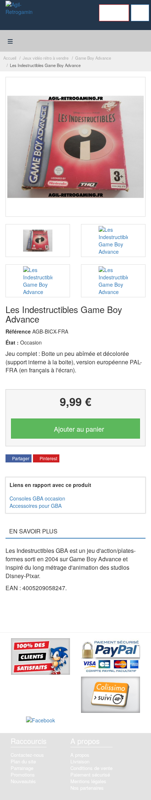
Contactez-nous (27, 754)
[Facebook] (40, 721)
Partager (20, 458)
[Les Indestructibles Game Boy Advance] (37, 240)
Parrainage (22, 767)
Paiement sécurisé (90, 774)
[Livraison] (110, 695)
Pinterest (47, 458)
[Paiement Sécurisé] (110, 657)
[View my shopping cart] (140, 12)
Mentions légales (88, 781)
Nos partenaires (87, 787)
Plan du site (23, 761)
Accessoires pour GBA (36, 505)
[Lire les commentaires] (40, 657)
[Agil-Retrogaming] (18, 14)
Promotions (23, 774)
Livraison (79, 761)
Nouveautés (23, 781)
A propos (79, 754)
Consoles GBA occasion (37, 498)
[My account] (114, 12)
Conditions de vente (91, 767)
